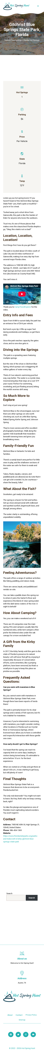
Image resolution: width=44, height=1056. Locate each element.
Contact (19, 1015)
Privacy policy (31, 1015)
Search (9, 893)
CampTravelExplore (23, 307)
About (9, 1015)
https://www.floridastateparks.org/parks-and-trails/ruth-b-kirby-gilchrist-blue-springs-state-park (20, 839)
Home (7, 40)
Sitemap (22, 1020)
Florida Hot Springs (31, 40)
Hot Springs (17, 40)
